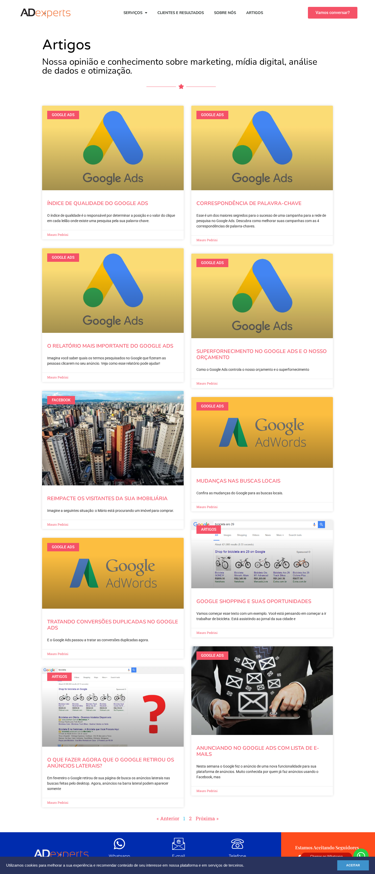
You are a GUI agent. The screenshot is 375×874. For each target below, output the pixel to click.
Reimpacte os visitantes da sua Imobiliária (107, 498)
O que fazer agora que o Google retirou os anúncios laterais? (110, 762)
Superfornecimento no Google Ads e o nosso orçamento (261, 354)
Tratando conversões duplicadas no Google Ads (112, 624)
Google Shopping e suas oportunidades (253, 601)
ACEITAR (353, 865)
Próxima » (207, 818)
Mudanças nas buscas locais (238, 480)
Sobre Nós (225, 12)
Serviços (132, 12)
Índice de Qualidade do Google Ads (97, 203)
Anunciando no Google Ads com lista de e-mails (257, 751)
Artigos (254, 12)
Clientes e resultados (180, 12)
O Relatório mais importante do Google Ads (110, 346)
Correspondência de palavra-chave (249, 203)
